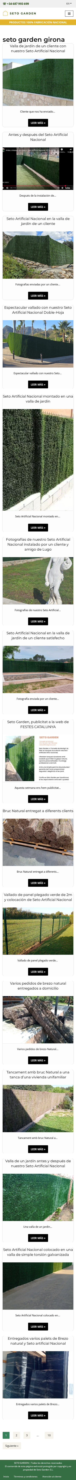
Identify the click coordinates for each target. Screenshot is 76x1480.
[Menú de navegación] (69, 14)
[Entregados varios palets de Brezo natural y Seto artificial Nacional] (38, 1374)
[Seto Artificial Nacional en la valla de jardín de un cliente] (38, 255)
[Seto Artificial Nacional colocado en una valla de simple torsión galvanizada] (38, 1286)
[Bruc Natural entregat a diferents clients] (38, 842)
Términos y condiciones (25, 1476)
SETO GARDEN (21, 1462)
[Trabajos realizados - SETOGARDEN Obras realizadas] (19, 13)
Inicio (6, 1476)
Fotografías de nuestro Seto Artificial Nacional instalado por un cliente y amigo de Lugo (38, 544)
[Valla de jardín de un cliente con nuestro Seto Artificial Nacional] (38, 82)
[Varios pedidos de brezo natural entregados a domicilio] (38, 1019)
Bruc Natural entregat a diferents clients (38, 811)
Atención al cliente (51, 1476)
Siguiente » (11, 1445)
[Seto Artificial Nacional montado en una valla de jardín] (38, 460)
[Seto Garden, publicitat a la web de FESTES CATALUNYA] (38, 758)
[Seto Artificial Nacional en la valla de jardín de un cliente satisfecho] (38, 669)
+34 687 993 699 (18, 4)
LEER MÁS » (36, 124)
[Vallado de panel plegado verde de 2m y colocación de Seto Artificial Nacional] (38, 931)
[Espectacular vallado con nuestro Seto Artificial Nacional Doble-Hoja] (38, 343)
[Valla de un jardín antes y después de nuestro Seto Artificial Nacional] (38, 1197)
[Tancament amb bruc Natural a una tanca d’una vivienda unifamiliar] (38, 1108)
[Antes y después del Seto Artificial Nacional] (38, 168)
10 (49, 1435)
